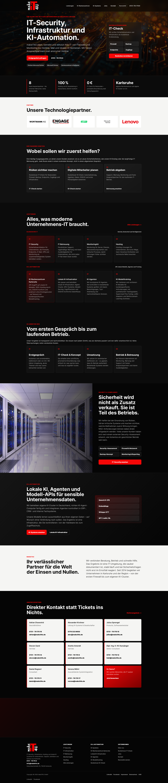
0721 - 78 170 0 (57, 58)
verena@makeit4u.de (76, 681)
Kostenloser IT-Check (125, 751)
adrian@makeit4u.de (37, 635)
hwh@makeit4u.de (114, 658)
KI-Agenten (94, 757)
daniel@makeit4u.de (37, 681)
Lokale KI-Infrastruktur (58, 532)
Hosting (66, 760)
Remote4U (122, 6)
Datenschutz (133, 774)
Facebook (116, 774)
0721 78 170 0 (135, 6)
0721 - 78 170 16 (35, 632)
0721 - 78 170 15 (113, 632)
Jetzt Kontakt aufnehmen (126, 714)
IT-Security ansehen (120, 462)
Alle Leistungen (133, 225)
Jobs (105, 6)
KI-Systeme (97, 6)
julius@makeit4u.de (114, 635)
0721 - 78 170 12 (113, 655)
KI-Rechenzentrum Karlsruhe (100, 751)
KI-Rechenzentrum (83, 6)
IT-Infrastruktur (68, 751)
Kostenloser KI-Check (98, 763)
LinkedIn (109, 774)
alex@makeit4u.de (75, 635)
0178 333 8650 (74, 632)
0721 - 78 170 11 (35, 678)
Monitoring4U (68, 757)
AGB (140, 774)
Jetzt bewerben (113, 678)
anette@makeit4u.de (76, 658)
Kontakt (113, 6)
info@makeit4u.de (126, 727)
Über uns (121, 748)
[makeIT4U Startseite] (33, 5)
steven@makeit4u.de (37, 658)
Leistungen (70, 6)
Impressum (124, 774)
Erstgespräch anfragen (37, 58)
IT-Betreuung (67, 754)
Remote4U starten (124, 760)
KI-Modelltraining (96, 760)
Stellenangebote (133, 613)
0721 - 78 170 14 (35, 655)
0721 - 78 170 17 (74, 678)
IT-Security (67, 748)
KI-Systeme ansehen (37, 532)
